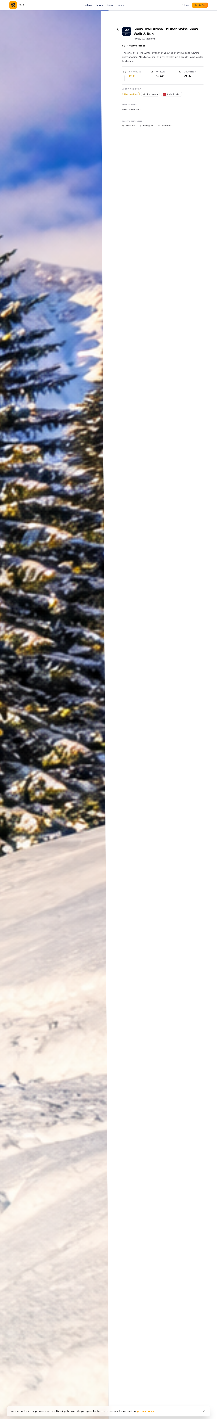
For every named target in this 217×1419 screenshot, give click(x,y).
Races (110, 5)
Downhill (189, 72)
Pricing (99, 5)
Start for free (200, 5)
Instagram (148, 125)
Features (88, 5)
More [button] (119, 5)
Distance (133, 72)
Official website (130, 109)
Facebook (167, 125)
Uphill (159, 72)
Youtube (130, 125)
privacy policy (145, 1411)
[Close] (203, 1411)
